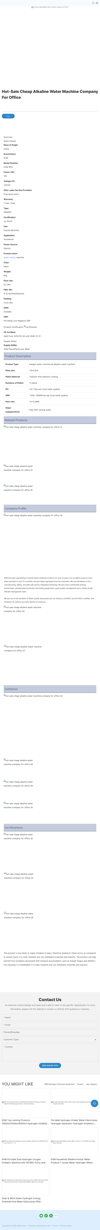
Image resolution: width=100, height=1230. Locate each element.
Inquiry (8, 116)
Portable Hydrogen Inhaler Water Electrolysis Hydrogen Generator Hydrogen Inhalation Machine (74, 1122)
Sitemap (55, 1226)
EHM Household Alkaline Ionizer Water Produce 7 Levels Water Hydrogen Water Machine (72, 1161)
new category (91, 1084)
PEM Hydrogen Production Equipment (59, 1084)
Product (80, 1084)
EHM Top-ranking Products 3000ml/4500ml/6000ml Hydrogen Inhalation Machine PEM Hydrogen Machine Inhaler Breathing (25, 1122)
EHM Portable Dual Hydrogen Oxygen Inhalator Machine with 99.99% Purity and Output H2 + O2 (23, 1161)
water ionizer (10, 257)
